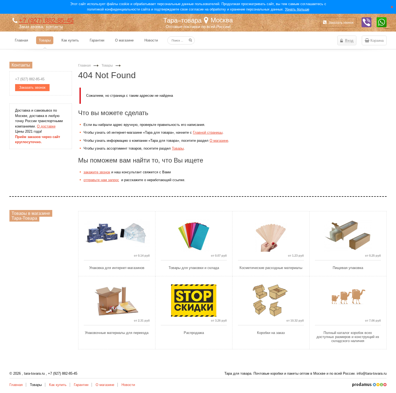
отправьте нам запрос (101, 180)
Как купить (58, 385)
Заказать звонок (341, 23)
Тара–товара (182, 20)
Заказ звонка (31, 26)
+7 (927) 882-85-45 (46, 20)
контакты (54, 26)
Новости (128, 385)
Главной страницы (208, 132)
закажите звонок (97, 172)
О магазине (219, 141)
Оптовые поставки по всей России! (198, 26)
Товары (178, 148)
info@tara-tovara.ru (372, 373)
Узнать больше (297, 9)
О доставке (46, 126)
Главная (16, 385)
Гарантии (81, 385)
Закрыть (392, 7)
